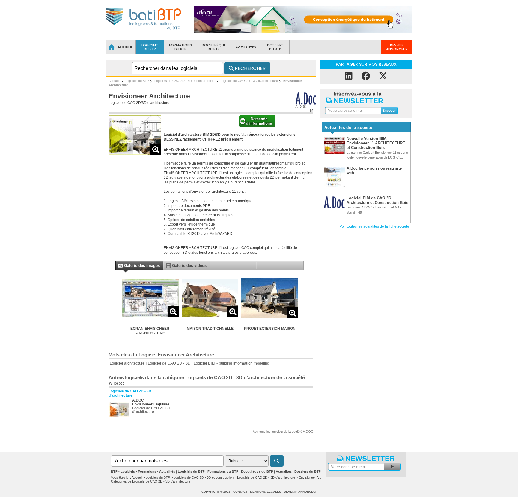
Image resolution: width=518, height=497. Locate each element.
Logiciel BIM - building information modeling (231, 363)
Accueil (114, 81)
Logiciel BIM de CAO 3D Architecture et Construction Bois (377, 200)
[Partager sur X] (383, 76)
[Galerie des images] (120, 266)
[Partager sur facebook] (366, 76)
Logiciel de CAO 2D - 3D (169, 363)
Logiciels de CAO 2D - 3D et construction (184, 81)
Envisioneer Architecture (316, 477)
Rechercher (250, 68)
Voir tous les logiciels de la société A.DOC (283, 431)
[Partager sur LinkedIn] (349, 76)
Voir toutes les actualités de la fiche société (374, 226)
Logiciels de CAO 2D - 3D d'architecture (249, 81)
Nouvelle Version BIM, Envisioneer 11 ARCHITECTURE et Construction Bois (376, 143)
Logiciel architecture (127, 363)
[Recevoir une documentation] (257, 126)
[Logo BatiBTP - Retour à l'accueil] (144, 30)
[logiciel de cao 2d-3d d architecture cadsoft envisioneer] (135, 153)
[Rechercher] (277, 461)
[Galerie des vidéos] (168, 267)
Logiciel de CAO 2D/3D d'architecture (139, 103)
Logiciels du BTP (137, 81)
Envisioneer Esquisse (150, 404)
